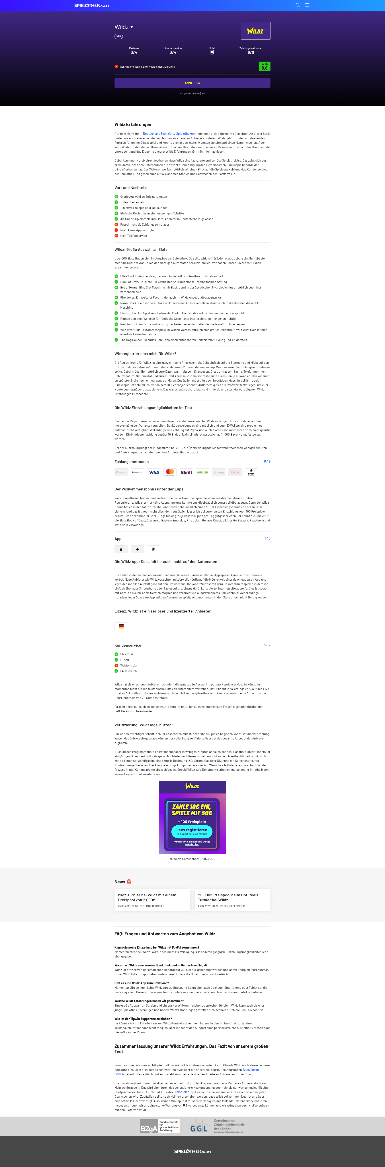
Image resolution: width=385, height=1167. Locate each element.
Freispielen (181, 1092)
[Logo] (192, 1151)
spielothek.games (96, 5)
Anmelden (192, 83)
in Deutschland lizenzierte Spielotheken (167, 133)
